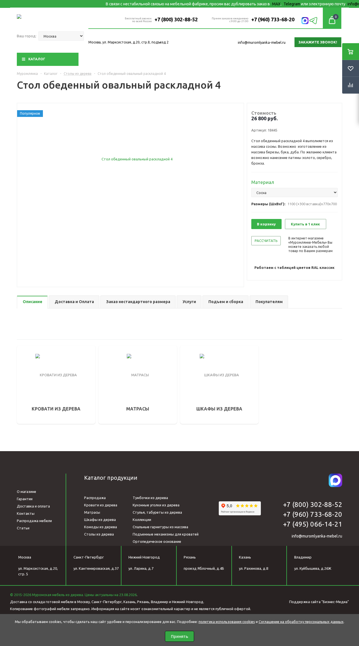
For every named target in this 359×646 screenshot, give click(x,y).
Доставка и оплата (33, 506)
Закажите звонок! (317, 42)
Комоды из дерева (100, 527)
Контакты (25, 513)
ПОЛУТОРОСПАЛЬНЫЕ (46, 369)
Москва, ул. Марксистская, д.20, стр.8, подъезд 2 (128, 42)
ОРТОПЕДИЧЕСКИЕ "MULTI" (132, 390)
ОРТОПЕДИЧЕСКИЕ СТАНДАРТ (135, 382)
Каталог (36, 59)
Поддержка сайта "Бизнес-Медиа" (319, 602)
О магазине (26, 491)
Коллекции (142, 520)
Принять (179, 636)
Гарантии (25, 499)
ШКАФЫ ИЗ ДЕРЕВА (211, 353)
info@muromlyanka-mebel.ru (262, 42)
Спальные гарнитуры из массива (160, 527)
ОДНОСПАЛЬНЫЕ (41, 361)
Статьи (23, 528)
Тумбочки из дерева (150, 498)
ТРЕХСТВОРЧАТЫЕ (205, 377)
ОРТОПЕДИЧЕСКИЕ (124, 374)
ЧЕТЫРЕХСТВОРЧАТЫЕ (209, 385)
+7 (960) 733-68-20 (272, 19)
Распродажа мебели (34, 521)
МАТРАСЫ (118, 353)
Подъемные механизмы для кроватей (166, 534)
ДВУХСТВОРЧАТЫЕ (206, 369)
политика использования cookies (227, 622)
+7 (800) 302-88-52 (176, 19)
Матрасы (92, 512)
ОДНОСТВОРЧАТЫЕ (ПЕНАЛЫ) (216, 361)
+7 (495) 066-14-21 (312, 524)
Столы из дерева (99, 534)
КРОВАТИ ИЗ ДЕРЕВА (49, 353)
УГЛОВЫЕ (197, 393)
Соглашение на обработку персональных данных (301, 622)
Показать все (37, 412)
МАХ (267, 4)
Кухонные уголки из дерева (156, 505)
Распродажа (95, 498)
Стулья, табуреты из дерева (157, 512)
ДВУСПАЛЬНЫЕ (39, 377)
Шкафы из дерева (100, 520)
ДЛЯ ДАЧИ (34, 385)
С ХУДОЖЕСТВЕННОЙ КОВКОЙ (53, 393)
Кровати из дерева (100, 505)
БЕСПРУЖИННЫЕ (122, 398)
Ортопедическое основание (157, 541)
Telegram (283, 4)
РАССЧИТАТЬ (266, 241)
